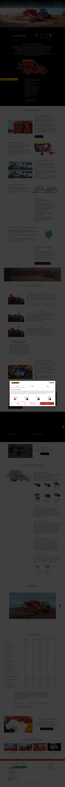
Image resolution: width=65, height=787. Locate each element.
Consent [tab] (17, 386)
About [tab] (48, 386)
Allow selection (32, 403)
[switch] (26, 400)
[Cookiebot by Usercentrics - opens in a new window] (49, 383)
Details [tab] (32, 386)
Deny (18, 403)
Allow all (47, 403)
